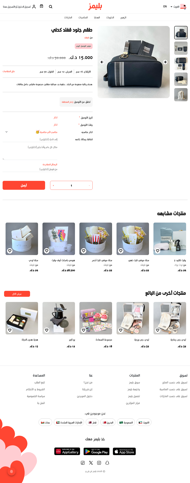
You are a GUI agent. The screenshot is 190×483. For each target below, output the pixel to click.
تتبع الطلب (39, 382)
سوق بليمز (134, 382)
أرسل (24, 185)
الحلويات (110, 17)
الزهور (123, 17)
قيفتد (86, 37)
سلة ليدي (33, 260)
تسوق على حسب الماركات (173, 396)
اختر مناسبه (87, 132)
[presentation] (102, 62)
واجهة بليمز (133, 389)
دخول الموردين (85, 396)
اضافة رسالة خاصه (84, 139)
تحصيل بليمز (134, 396)
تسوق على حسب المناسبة (173, 389)
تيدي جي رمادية (178, 339)
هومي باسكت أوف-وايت (63, 260)
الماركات (68, 17)
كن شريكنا (87, 389)
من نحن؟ (88, 382)
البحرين (109, 422)
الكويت (145, 422)
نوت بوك (180, 265)
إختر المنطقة (67, 102)
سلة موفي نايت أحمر (102, 260)
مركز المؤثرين (133, 403)
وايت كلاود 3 (180, 260)
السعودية (128, 422)
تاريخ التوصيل (86, 117)
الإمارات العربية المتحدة (71, 422)
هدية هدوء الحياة (30, 339)
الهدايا (97, 17)
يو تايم (72, 339)
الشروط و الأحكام (35, 389)
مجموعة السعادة (104, 339)
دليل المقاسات (9, 71)
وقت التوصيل (85, 125)
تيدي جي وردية (141, 339)
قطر (94, 422)
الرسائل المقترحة (50, 164)
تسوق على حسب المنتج (174, 382)
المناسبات (83, 17)
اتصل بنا (41, 403)
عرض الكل (17, 294)
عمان (47, 422)
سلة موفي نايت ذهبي (138, 260)
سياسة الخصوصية (36, 396)
